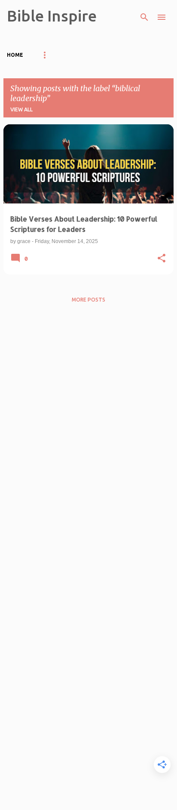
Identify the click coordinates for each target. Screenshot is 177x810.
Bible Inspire (52, 16)
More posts (88, 299)
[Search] (144, 17)
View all (21, 109)
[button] (161, 258)
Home (15, 55)
